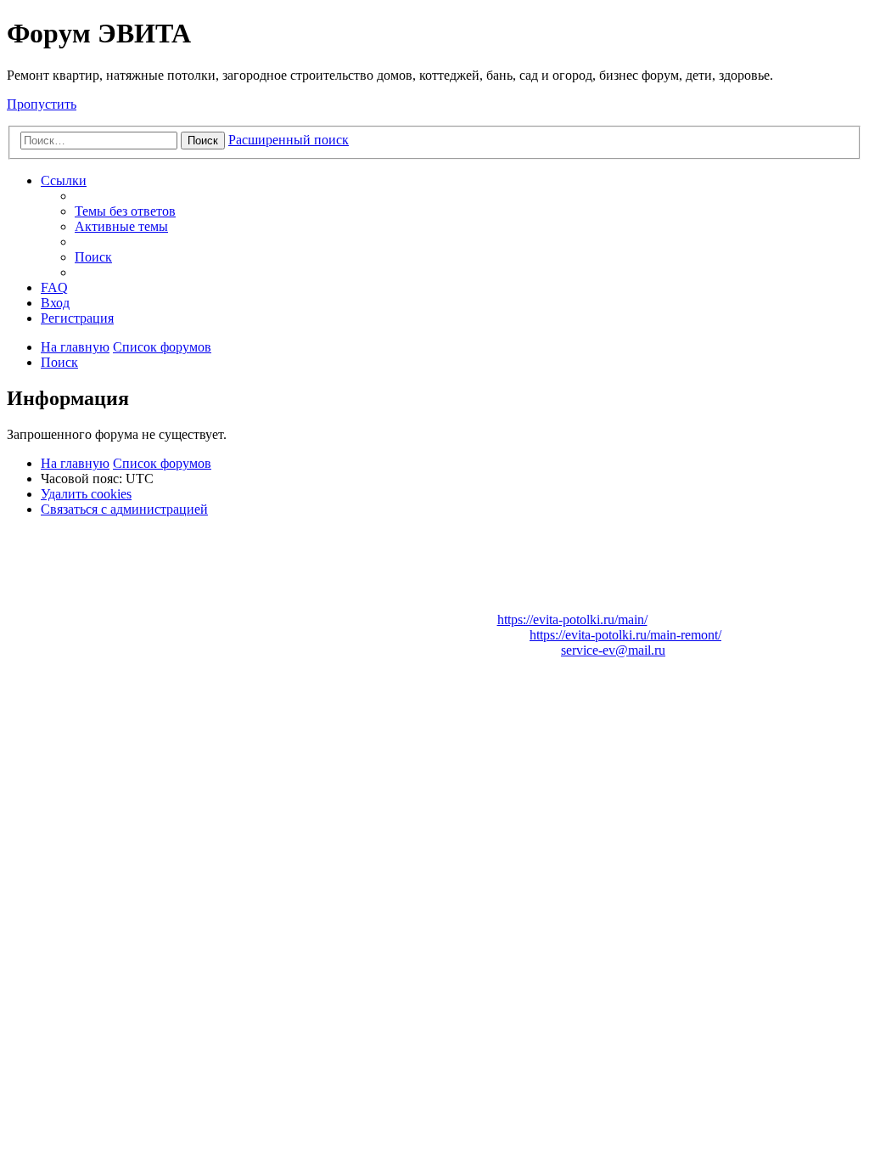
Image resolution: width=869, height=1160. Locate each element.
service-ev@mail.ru (613, 650)
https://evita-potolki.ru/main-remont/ (625, 635)
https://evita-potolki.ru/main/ (572, 619)
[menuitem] (125, 211)
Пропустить (41, 104)
